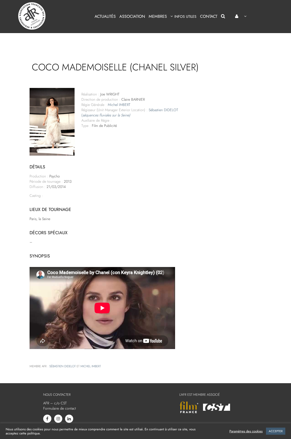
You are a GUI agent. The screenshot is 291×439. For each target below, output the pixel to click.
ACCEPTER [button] (276, 431)
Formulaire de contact (59, 408)
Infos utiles (185, 16)
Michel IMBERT (119, 104)
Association (132, 16)
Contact (208, 16)
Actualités (105, 16)
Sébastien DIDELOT (62, 366)
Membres (158, 16)
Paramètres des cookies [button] (246, 431)
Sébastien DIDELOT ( (129, 112)
